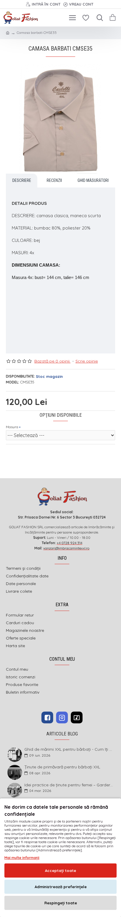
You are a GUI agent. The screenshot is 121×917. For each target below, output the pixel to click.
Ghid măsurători (93, 180)
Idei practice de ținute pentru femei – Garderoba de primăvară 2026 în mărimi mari (69, 785)
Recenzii (54, 180)
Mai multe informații (21, 857)
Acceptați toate (60, 870)
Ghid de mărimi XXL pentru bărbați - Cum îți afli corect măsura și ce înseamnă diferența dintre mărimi (69, 749)
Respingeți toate (60, 903)
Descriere (21, 180)
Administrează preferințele (61, 886)
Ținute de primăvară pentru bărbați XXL (62, 767)
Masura (12, 427)
